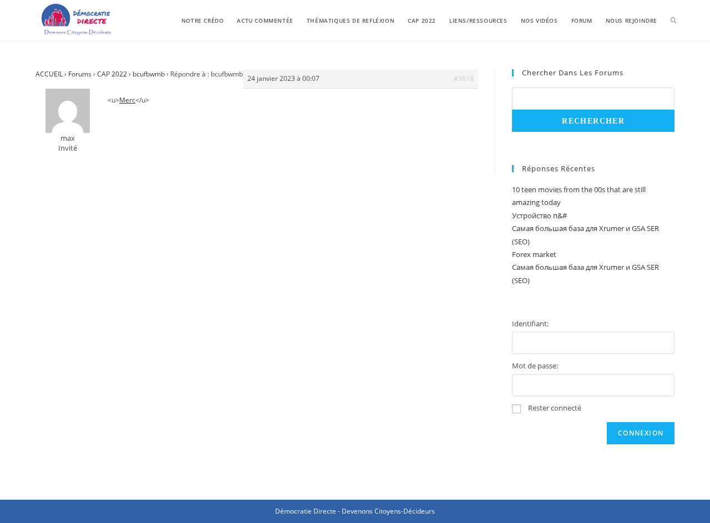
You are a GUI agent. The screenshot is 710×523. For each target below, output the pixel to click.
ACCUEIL (49, 74)
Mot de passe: (535, 366)
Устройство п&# (539, 216)
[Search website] (673, 20)
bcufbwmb (149, 74)
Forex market (534, 254)
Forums (80, 74)
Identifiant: (530, 324)
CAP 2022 (112, 74)
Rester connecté (554, 408)
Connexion (640, 433)
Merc (127, 100)
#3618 (464, 78)
